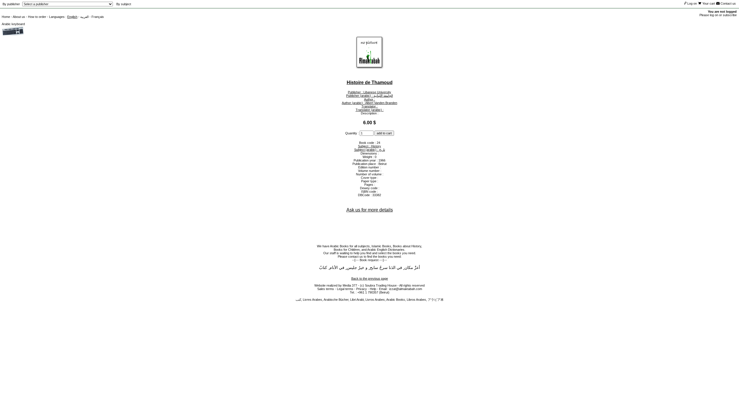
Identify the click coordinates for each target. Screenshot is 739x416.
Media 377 (350, 285)
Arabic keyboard (13, 24)
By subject (123, 4)
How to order (37, 16)
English (72, 16)
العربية (84, 16)
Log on (691, 3)
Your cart (708, 3)
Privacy (361, 289)
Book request (369, 260)
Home (6, 16)
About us (19, 16)
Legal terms (345, 289)
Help (373, 289)
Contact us (728, 3)
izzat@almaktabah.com (405, 289)
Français (98, 16)
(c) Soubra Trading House (378, 285)
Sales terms (325, 289)
